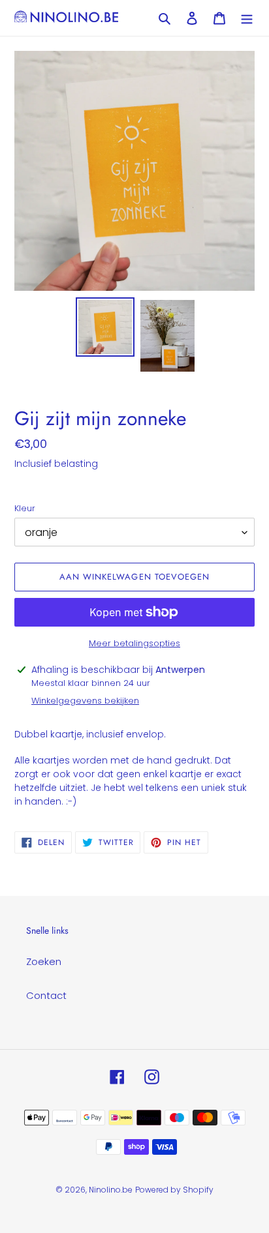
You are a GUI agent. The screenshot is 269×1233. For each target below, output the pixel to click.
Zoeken (43, 961)
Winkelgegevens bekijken (85, 700)
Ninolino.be (111, 1189)
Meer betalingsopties (134, 643)
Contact (46, 995)
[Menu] (247, 18)
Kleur (24, 508)
